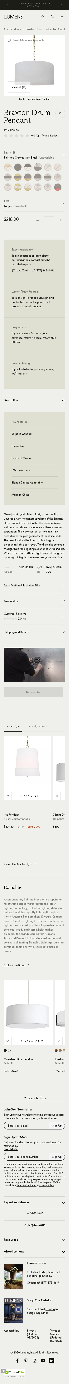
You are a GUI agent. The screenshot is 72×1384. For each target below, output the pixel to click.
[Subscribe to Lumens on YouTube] (43, 1360)
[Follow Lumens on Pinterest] (26, 1360)
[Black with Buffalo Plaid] (58, 187)
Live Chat (22, 270)
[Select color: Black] (5, 1050)
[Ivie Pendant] (27, 759)
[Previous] (8, 5)
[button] (16, 135)
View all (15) (19, 86)
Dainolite (13, 129)
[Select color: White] (9, 1050)
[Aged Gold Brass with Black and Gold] (18, 177)
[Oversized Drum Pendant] (28, 1004)
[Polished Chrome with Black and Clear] (8, 177)
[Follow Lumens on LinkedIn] (51, 1360)
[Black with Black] (18, 167)
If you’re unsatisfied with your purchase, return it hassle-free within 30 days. (34, 338)
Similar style (13, 726)
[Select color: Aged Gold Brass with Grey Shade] (60, 1050)
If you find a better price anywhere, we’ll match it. (33, 371)
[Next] (61, 5)
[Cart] (53, 17)
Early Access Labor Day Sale (35, 4)
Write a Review (49, 135)
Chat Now (36, 1212)
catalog (50, 1309)
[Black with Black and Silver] (38, 177)
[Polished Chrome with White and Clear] (8, 187)
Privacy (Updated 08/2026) (33, 1334)
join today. (45, 1275)
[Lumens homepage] (14, 17)
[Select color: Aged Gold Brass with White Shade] (64, 1050)
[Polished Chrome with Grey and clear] (58, 177)
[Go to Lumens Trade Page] (13, 1276)
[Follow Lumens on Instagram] (34, 1360)
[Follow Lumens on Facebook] (17, 1360)
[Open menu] (62, 17)
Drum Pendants (12, 29)
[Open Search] (43, 17)
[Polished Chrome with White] (48, 167)
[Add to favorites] (60, 113)
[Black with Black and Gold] (28, 177)
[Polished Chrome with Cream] (48, 187)
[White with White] (58, 167)
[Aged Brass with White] (8, 167)
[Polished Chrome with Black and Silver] (48, 177)
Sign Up (57, 1125)
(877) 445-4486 (45, 270)
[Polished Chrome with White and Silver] (38, 187)
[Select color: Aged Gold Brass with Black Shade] (56, 1050)
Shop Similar (29, 796)
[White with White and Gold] (28, 187)
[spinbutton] (49, 220)
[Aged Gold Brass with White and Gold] (18, 187)
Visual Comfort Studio (17, 818)
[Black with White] (28, 167)
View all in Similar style (18, 864)
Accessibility (11, 1330)
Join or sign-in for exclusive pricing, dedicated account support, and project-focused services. (33, 302)
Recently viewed (37, 726)
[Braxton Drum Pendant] (34, 65)
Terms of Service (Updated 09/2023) (56, 1336)
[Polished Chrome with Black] (38, 167)
